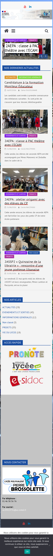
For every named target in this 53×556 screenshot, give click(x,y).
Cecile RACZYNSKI (28, 55)
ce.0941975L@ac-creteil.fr (14, 510)
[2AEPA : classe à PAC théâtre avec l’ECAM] (25, 111)
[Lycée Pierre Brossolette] (6, 30)
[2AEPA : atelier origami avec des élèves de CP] (25, 169)
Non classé (33, 253)
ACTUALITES (11, 77)
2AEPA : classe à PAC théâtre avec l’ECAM (21, 48)
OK (27, 551)
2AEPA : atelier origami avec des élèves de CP (25, 201)
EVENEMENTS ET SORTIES (16, 40)
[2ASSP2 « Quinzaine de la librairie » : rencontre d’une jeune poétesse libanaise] (25, 228)
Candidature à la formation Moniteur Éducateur (24, 84)
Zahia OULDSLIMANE (29, 90)
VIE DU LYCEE (9, 332)
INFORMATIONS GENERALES (30, 77)
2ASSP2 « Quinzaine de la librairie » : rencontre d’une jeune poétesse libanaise (24, 266)
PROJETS (32, 40)
